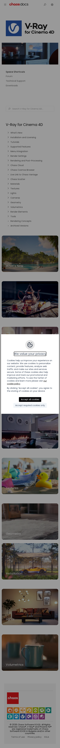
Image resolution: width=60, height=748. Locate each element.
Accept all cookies (30, 399)
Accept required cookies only (30, 405)
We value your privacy (30, 354)
